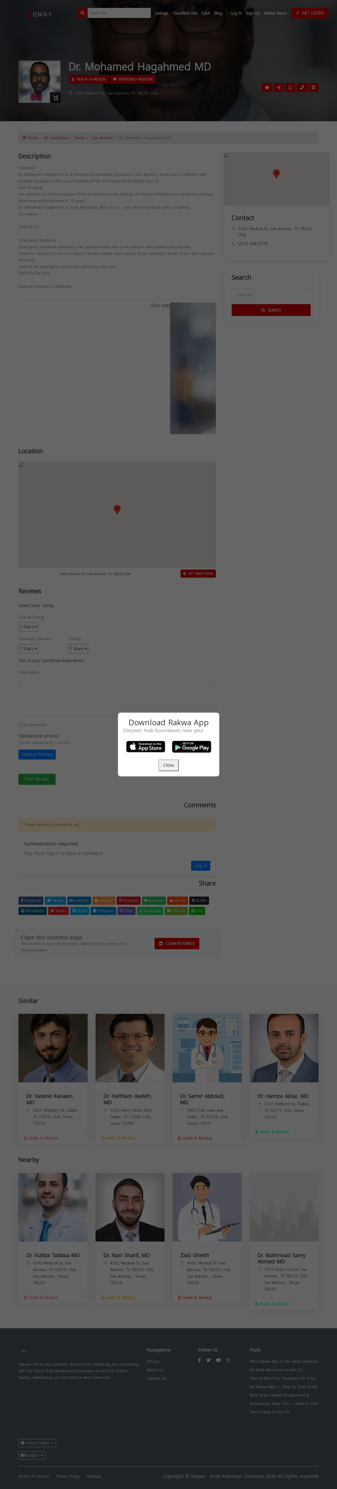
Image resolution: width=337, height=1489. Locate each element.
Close (168, 765)
